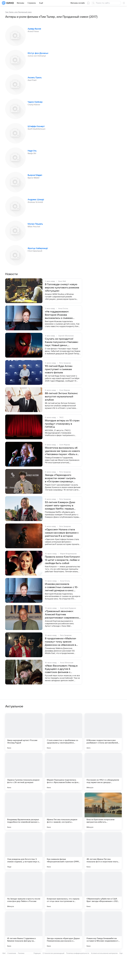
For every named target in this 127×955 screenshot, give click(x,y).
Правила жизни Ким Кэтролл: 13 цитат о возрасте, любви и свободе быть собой (62, 560)
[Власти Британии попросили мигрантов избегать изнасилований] (103, 811)
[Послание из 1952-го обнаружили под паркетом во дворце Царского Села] (103, 771)
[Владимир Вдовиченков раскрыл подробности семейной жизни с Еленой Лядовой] (23, 811)
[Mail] (3, 3)
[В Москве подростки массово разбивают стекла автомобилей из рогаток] (103, 731)
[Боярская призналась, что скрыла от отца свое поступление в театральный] (63, 890)
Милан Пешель (35, 224)
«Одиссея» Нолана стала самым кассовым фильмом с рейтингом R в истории (62, 532)
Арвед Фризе (34, 29)
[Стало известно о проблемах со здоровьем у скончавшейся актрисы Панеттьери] (63, 731)
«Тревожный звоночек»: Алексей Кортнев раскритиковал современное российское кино (62, 614)
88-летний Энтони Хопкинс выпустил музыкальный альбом (61, 396)
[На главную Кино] (9, 3)
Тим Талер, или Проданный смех (18, 12)
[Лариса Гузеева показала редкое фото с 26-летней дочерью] (23, 771)
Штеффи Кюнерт (36, 126)
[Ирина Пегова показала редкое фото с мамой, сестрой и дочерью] (63, 811)
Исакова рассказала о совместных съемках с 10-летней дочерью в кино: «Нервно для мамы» (61, 587)
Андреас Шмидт (36, 199)
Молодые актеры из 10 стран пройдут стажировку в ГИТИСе (62, 423)
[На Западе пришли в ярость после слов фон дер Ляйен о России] (23, 890)
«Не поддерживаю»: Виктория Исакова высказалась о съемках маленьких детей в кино (59, 315)
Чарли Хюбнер (35, 102)
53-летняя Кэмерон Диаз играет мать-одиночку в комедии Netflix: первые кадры (60, 505)
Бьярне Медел (35, 175)
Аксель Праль (35, 78)
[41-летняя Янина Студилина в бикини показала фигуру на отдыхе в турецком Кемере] (23, 930)
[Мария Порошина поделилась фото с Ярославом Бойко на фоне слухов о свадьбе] (63, 771)
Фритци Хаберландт (38, 248)
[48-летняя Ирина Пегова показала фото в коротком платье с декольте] (103, 850)
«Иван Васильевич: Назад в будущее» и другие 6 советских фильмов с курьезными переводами (61, 669)
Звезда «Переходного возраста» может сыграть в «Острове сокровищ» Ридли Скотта (60, 478)
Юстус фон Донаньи (38, 53)
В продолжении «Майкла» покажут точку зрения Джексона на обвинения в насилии (60, 642)
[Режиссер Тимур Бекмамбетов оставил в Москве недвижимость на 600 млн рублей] (103, 930)
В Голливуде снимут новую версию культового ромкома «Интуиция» (62, 287)
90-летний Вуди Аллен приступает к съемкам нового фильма (58, 369)
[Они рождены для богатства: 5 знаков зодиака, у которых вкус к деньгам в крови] (23, 850)
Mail (3, 953)
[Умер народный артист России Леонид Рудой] (23, 731)
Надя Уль (32, 151)
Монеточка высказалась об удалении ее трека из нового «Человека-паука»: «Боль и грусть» (62, 451)
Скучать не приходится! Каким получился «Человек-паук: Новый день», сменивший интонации (62, 342)
